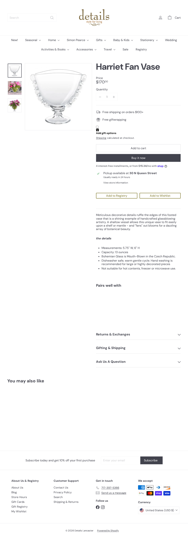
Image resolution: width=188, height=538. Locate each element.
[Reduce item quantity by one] (100, 97)
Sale (125, 49)
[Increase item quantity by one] (114, 97)
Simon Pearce (76, 40)
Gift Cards (18, 502)
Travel (108, 49)
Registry (141, 49)
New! (14, 40)
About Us (17, 487)
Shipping (101, 137)
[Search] (52, 18)
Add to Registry (116, 196)
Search (58, 497)
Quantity (102, 89)
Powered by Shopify (108, 530)
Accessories (85, 49)
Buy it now (138, 158)
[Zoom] (58, 96)
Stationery (147, 40)
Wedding (171, 40)
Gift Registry (19, 506)
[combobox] (31, 18)
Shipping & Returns (66, 502)
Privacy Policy (63, 492)
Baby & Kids (121, 40)
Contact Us (61, 487)
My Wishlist (18, 511)
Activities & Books (53, 49)
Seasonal (31, 40)
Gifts (99, 40)
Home (52, 40)
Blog (14, 492)
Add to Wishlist (160, 196)
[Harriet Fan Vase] (138, 303)
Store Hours (19, 497)
